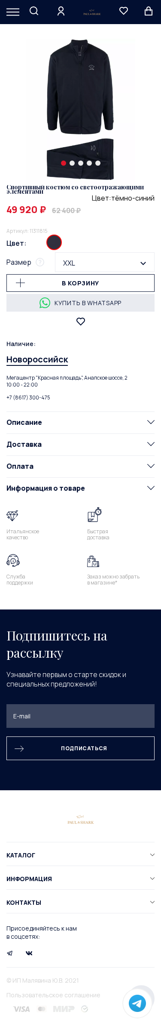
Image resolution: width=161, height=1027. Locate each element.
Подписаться (84, 748)
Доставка (24, 444)
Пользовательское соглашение (53, 995)
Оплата (19, 466)
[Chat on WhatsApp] (137, 1003)
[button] (63, 163)
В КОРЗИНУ (80, 283)
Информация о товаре (45, 488)
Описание (24, 422)
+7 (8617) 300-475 (28, 397)
